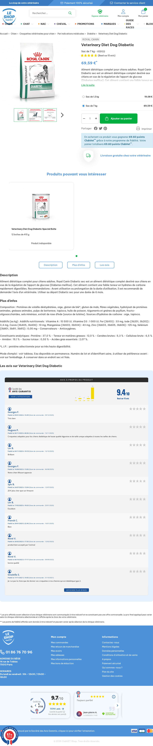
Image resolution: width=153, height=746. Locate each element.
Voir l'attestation (20, 396)
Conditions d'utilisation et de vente (119, 655)
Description (50, 264)
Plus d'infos (78, 264)
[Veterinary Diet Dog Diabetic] (20, 115)
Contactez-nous (110, 642)
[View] (41, 206)
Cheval (62, 23)
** (95, 140)
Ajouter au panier (121, 118)
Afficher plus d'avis (76, 590)
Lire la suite (88, 85)
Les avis (104, 264)
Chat (26, 23)
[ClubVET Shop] (25, 641)
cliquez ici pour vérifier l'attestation (76, 731)
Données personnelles (113, 651)
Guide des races (130, 23)
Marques (110, 23)
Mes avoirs (56, 651)
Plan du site (108, 671)
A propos (106, 659)
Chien (8, 23)
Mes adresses (57, 655)
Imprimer (146, 128)
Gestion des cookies (112, 676)
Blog (149, 23)
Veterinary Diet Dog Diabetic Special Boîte (34, 229)
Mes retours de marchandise (65, 646)
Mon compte (58, 636)
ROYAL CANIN (90, 39)
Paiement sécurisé (111, 663)
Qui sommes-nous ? (112, 667)
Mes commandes (59, 642)
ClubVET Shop (69, 741)
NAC (43, 23)
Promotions (85, 23)
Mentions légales (110, 646)
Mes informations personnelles (66, 659)
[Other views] (10, 116)
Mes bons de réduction (62, 663)
